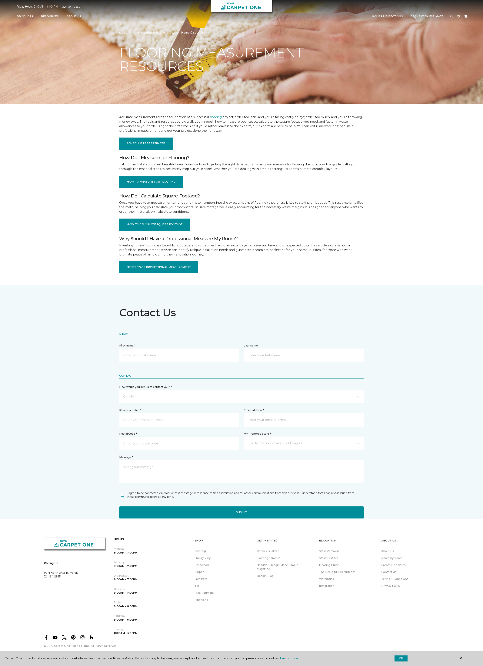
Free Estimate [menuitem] (204, 593)
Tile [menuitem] (197, 586)
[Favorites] (458, 16)
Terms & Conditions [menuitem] (394, 579)
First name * (127, 345)
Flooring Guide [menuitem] (329, 565)
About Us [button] (73, 16)
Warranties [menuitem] (326, 579)
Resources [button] (49, 16)
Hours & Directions (387, 16)
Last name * (251, 345)
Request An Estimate (427, 16)
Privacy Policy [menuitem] (390, 586)
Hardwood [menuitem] (202, 565)
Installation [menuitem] (327, 586)
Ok (401, 658)
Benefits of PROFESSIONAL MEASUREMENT (159, 267)
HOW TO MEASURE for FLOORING (151, 181)
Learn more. (289, 658)
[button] (451, 16)
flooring (216, 117)
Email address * (254, 410)
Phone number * (130, 410)
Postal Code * (128, 433)
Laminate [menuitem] (201, 579)
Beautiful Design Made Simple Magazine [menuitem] (277, 567)
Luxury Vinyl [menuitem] (203, 558)
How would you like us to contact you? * (145, 387)
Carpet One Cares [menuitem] (393, 565)
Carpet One (127, 32)
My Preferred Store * (257, 433)
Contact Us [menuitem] (388, 572)
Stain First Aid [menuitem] (328, 558)
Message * (126, 457)
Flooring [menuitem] (200, 551)
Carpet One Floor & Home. (72, 646)
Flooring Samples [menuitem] (269, 558)
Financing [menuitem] (201, 600)
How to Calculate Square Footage (154, 224)
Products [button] (25, 16)
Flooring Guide (151, 32)
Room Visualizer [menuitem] (268, 551)
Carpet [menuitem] (199, 572)
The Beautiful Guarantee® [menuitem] (337, 572)
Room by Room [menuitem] (391, 558)
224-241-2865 (71, 6)
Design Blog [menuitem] (265, 576)
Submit (241, 512)
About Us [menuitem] (387, 551)
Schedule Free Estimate (146, 143)
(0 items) (466, 16)
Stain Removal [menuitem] (329, 551)
